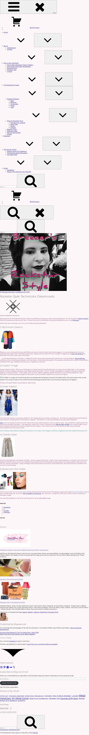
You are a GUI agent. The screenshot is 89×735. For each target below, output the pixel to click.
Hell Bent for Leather (17, 123)
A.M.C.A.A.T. (4, 696)
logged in (12, 641)
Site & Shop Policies (13, 132)
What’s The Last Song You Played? (19, 172)
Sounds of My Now (69, 698)
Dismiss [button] (35, 733)
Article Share (29, 696)
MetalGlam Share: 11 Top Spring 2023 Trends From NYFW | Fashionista (24, 550)
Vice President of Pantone (32, 493)
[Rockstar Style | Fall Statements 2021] (15, 599)
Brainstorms (39, 696)
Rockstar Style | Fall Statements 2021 (12, 602)
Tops (12, 107)
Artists (5, 168)
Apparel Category (13, 99)
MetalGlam (44, 612)
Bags (12, 101)
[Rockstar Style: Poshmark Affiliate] (15, 576)
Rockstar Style (12, 68)
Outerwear (14, 104)
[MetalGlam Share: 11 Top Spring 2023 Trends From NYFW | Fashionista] (15, 546)
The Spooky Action (10, 149)
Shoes (12, 106)
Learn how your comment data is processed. (42, 644)
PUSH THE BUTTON (9, 683)
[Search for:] (8, 187)
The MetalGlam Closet (11, 85)
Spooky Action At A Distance (17, 151)
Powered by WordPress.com (10, 730)
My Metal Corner (20, 698)
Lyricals (9, 71)
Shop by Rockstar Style (15, 121)
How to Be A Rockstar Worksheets (19, 66)
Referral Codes (12, 131)
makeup (36, 612)
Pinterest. (75, 320)
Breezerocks (6, 292)
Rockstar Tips (11, 70)
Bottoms (13, 102)
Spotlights (10, 170)
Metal (82, 695)
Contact (10, 49)
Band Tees (14, 124)
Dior (1, 423)
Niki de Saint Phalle (62, 424)
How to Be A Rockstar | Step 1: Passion (20, 65)
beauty (24, 612)
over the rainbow (77, 354)
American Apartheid (16, 696)
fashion (30, 612)
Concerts (48, 696)
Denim (12, 126)
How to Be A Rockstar (11, 63)
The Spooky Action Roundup (17, 153)
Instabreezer (11, 48)
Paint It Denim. (83, 318)
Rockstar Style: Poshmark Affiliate (11, 579)
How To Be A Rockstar (62, 696)
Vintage (13, 128)
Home (5, 32)
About (5, 46)
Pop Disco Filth (12, 155)
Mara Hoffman (80, 358)
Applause (6, 136)
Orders (9, 134)
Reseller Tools (12, 129)
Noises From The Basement (38, 698)
